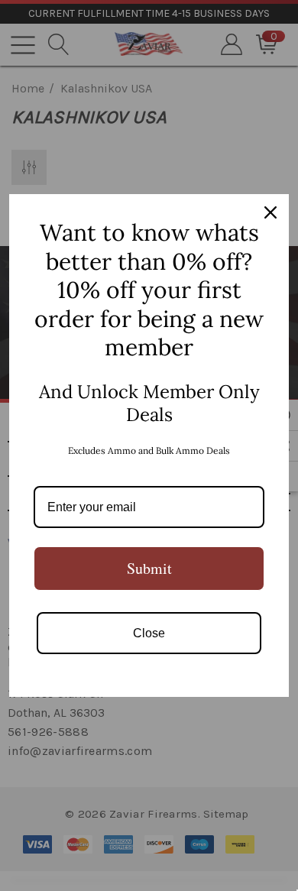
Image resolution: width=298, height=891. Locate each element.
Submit (149, 568)
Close (149, 633)
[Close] (270, 212)
